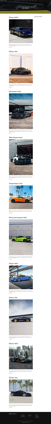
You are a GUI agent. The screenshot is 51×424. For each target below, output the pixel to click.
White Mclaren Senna (15, 137)
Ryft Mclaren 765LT (15, 91)
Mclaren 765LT (13, 263)
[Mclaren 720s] (21, 404)
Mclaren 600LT (13, 17)
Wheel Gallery (36, 417)
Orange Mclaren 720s (15, 183)
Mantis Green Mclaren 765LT (18, 217)
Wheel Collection (23, 416)
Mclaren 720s (13, 51)
